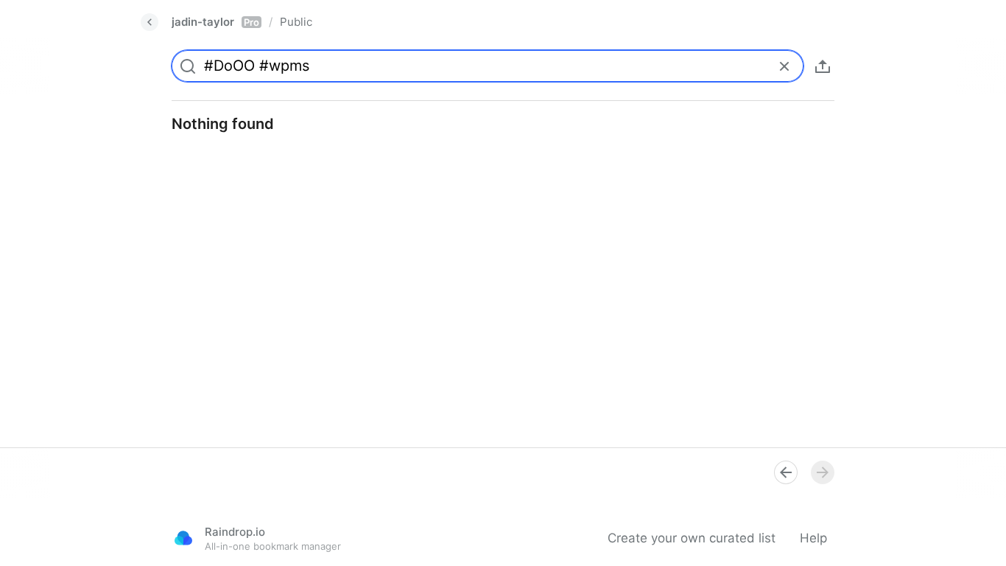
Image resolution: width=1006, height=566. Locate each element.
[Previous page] (786, 472)
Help (813, 538)
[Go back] (149, 22)
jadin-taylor (215, 22)
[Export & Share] (822, 66)
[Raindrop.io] (183, 538)
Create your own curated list (691, 538)
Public (296, 22)
